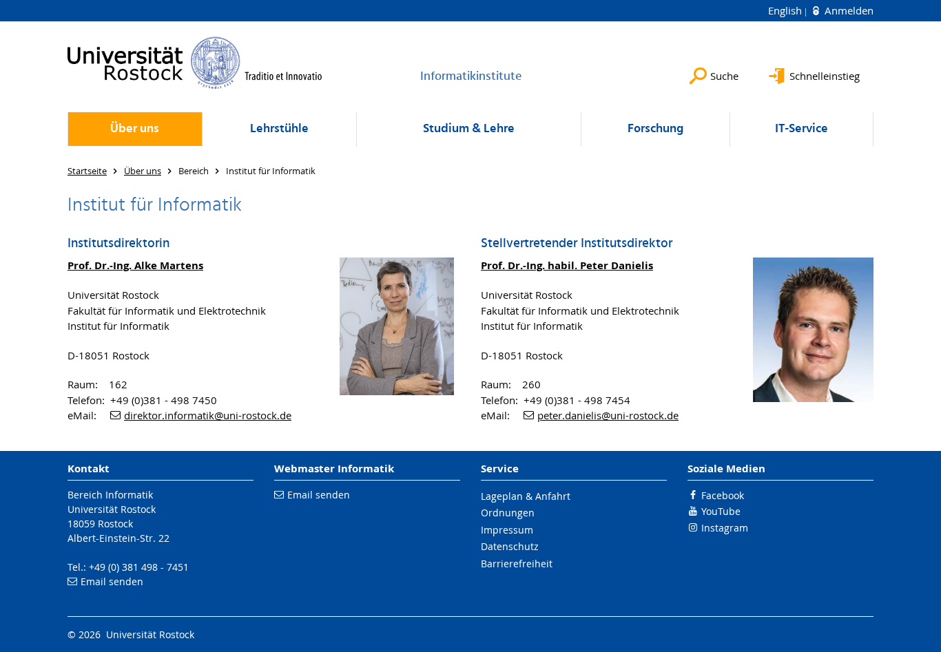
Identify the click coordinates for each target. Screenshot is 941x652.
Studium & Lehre (469, 129)
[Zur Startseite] (195, 62)
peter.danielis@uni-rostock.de (608, 415)
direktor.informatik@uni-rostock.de (207, 415)
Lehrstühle (279, 129)
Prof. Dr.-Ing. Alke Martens (135, 265)
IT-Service (801, 129)
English (786, 10)
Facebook (722, 495)
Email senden (112, 581)
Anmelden (847, 10)
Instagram (724, 527)
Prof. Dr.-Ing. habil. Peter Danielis (567, 265)
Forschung (655, 129)
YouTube (721, 511)
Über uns (134, 129)
